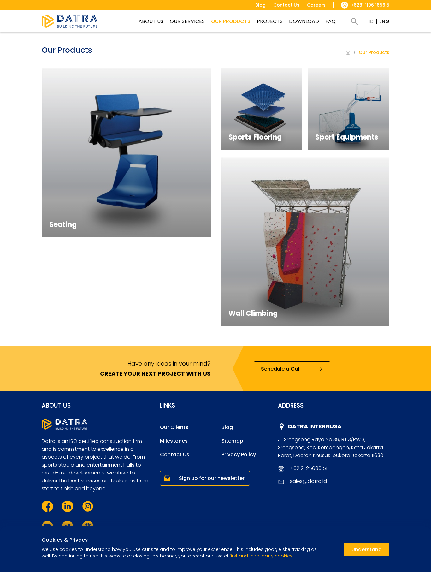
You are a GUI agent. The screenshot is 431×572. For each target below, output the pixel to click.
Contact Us (174, 454)
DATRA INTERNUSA (314, 426)
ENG (384, 21)
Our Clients (174, 427)
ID (371, 21)
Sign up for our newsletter (212, 478)
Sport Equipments (346, 137)
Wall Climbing (253, 313)
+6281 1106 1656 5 (370, 5)
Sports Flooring (255, 137)
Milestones (174, 440)
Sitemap (232, 440)
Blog (227, 427)
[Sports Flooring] (262, 109)
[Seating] (126, 152)
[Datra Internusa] (69, 21)
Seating (63, 224)
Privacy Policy (238, 454)
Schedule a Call (281, 368)
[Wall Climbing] (305, 241)
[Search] (354, 21)
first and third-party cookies (261, 556)
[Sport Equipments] (348, 109)
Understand (366, 549)
